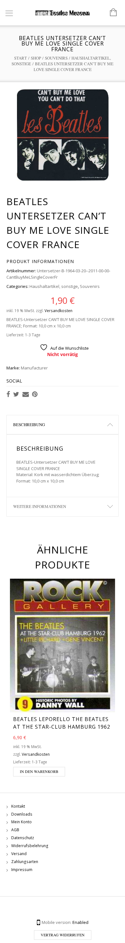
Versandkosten (58, 310)
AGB (15, 829)
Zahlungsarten (24, 861)
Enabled (80, 922)
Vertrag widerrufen (63, 934)
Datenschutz (22, 837)
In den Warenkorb (39, 771)
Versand (19, 853)
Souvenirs (56, 58)
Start (20, 58)
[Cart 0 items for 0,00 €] (110, 12)
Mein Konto (21, 822)
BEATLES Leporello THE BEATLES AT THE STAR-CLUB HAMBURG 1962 (61, 723)
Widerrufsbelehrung (29, 845)
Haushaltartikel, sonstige (53, 286)
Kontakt (18, 806)
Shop (36, 58)
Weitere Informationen (39, 506)
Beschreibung (29, 424)
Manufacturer (34, 368)
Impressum (21, 869)
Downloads (21, 814)
